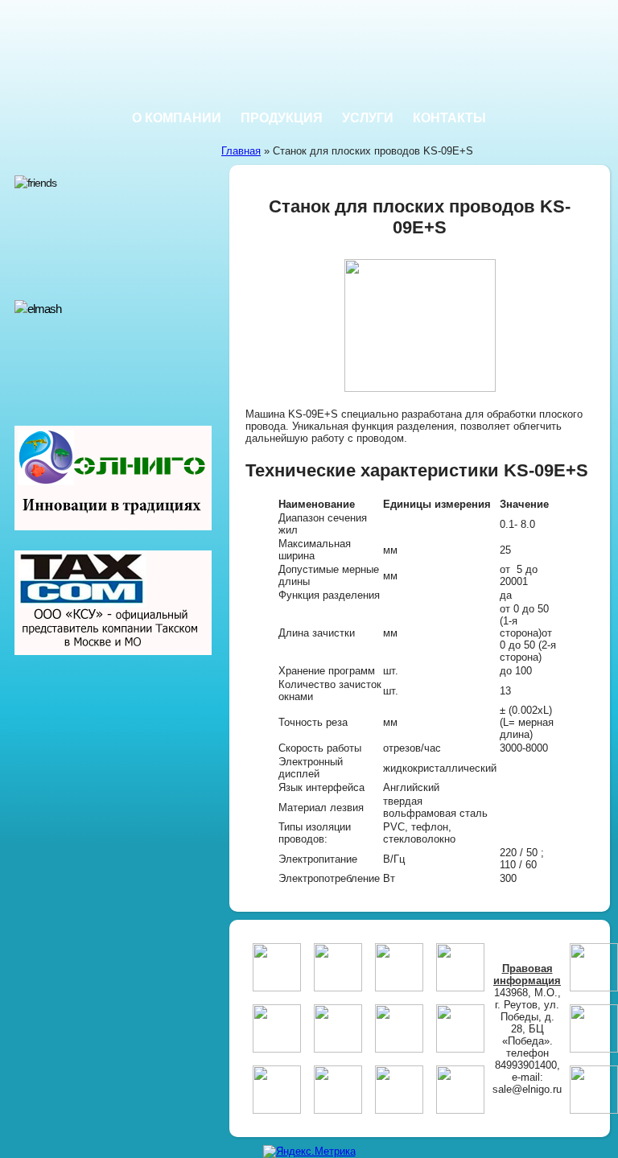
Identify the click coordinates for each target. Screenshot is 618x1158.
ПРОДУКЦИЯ (282, 118)
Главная (241, 151)
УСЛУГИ (367, 118)
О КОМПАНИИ (176, 118)
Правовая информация (527, 974)
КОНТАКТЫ (449, 118)
